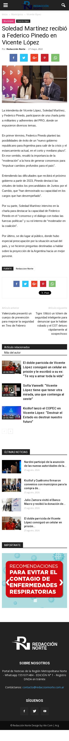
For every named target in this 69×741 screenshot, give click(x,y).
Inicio (5, 14)
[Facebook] (24, 711)
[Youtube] (45, 711)
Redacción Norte (16, 49)
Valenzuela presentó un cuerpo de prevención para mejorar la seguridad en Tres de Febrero (18, 319)
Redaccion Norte (24, 268)
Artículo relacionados (17, 347)
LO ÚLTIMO (8, 372)
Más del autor (12, 352)
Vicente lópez (23, 21)
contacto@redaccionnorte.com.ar (43, 687)
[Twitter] (34, 711)
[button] (63, 5)
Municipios (8, 21)
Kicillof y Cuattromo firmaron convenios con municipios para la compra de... (45, 484)
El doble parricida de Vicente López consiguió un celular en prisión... (43, 522)
